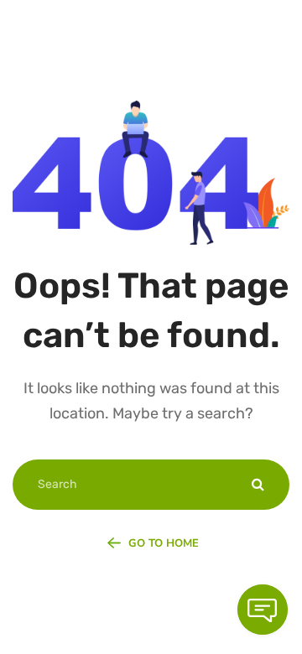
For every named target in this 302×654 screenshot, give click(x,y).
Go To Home (162, 543)
